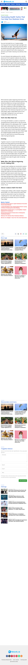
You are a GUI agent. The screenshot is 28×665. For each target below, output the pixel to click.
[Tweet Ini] (18, 234)
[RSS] (21, 656)
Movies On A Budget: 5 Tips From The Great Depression (14, 217)
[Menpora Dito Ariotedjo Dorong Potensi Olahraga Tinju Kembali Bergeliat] (4, 521)
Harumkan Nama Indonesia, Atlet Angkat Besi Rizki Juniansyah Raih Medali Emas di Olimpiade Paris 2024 (17, 497)
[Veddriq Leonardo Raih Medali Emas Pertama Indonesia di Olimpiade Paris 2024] (4, 503)
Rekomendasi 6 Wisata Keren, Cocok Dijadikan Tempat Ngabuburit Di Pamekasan (13, 210)
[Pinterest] (12, 656)
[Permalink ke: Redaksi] (2, 21)
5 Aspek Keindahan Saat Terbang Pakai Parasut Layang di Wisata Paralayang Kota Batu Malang (14, 207)
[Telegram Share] (23, 234)
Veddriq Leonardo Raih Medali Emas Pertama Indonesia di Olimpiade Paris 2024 (17, 503)
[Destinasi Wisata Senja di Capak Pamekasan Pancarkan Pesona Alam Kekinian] (7, 242)
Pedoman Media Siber (7, 659)
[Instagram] (14, 656)
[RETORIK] (9, 1)
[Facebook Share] (16, 234)
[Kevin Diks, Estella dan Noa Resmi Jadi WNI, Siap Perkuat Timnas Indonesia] (4, 491)
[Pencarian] (26, 1)
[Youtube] (17, 656)
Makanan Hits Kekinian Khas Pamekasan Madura (12, 215)
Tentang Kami (23, 659)
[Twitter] (9, 656)
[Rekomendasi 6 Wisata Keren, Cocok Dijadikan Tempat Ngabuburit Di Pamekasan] (7, 256)
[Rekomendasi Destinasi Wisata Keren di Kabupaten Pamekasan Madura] (21, 256)
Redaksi (5, 21)
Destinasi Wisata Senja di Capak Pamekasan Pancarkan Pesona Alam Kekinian (14, 204)
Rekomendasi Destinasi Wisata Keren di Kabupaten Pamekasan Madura (13, 213)
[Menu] (2, 1)
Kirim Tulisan (16, 659)
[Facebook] (7, 656)
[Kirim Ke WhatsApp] (26, 234)
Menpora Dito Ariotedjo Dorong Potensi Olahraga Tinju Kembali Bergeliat (17, 521)
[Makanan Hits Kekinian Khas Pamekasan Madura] (7, 269)
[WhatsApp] (19, 656)
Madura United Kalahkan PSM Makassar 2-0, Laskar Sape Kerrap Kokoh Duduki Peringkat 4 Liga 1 (16, 509)
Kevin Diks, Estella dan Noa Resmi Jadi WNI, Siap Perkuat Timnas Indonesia (17, 491)
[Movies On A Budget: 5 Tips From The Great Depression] (21, 270)
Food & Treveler (4, 15)
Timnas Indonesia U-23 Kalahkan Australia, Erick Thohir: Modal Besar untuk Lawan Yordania (16, 515)
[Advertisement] (14, 83)
